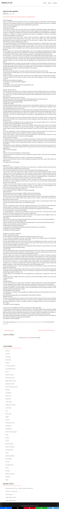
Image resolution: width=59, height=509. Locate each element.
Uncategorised (9, 464)
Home (44, 3)
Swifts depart (9, 494)
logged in (27, 337)
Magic (7, 416)
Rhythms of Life (7, 3)
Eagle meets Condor (10, 380)
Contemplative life (10, 368)
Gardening (18, 322)
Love (6, 410)
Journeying (8, 407)
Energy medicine (9, 383)
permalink (5, 323)
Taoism (7, 461)
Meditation (8, 425)
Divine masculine (9, 377)
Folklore (7, 389)
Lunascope (8, 413)
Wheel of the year (37, 322)
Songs (7, 452)
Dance (7, 371)
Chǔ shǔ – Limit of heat (11, 491)
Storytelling (8, 458)
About (49, 3)
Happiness (8, 398)
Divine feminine (9, 374)
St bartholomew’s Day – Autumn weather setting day (19, 488)
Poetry (7, 440)
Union (7, 467)
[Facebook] (6, 508)
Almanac (7, 353)
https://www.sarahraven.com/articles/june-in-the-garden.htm (19, 16)
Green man (8, 395)
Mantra (7, 419)
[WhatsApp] (41, 508)
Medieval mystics (10, 422)
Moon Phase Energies (11, 431)
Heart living (8, 401)
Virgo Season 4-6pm (10, 497)
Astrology (8, 356)
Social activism (9, 449)
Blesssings (8, 359)
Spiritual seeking (9, 455)
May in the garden (8, 330)
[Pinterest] (29, 508)
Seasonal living (29, 322)
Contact (55, 3)
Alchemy (7, 350)
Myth (6, 434)
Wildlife (44, 322)
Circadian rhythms (10, 365)
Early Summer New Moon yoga (47, 330)
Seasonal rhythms (10, 446)
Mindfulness (8, 428)
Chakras (7, 362)
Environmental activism (11, 386)
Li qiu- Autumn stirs (10, 500)
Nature (23, 322)
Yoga (6, 479)
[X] (18, 508)
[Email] (53, 508)
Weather (7, 470)
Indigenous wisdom (10, 404)
